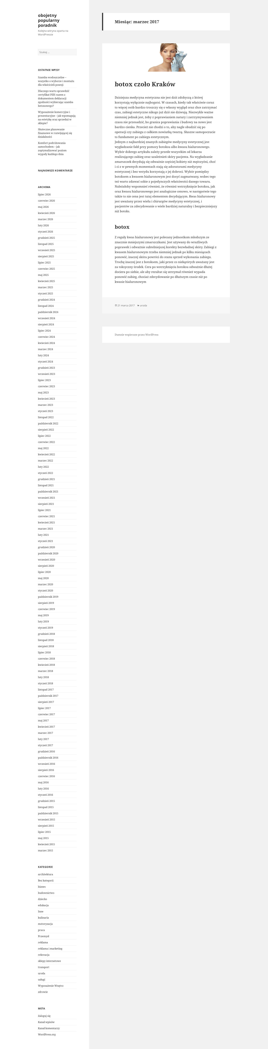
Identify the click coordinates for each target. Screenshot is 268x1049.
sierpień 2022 (46, 429)
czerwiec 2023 (46, 386)
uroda (41, 973)
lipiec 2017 (44, 708)
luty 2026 (43, 225)
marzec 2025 (45, 287)
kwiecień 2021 (46, 522)
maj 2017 (43, 720)
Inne (40, 911)
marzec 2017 (45, 733)
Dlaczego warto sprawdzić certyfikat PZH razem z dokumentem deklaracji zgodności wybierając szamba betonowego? (55, 98)
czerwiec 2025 (46, 268)
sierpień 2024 (46, 324)
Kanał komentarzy (49, 1028)
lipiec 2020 (44, 572)
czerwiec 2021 (46, 516)
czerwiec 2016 (46, 776)
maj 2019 (43, 615)
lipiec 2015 (44, 832)
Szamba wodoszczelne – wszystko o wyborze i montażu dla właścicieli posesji (56, 81)
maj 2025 (43, 275)
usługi (41, 979)
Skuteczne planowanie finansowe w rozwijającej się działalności (55, 133)
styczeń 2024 (45, 361)
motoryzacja (45, 924)
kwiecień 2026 (46, 213)
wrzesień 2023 (46, 374)
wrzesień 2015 (46, 819)
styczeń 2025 (45, 293)
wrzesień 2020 (46, 559)
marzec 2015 (45, 850)
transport (43, 967)
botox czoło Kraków (145, 84)
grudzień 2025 (46, 238)
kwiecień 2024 (46, 343)
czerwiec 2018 (46, 658)
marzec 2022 (45, 460)
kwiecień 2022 (46, 454)
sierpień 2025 (46, 256)
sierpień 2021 (46, 504)
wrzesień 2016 (46, 764)
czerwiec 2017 (46, 714)
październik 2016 (48, 757)
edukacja (43, 905)
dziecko (42, 899)
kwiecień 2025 (46, 281)
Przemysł (43, 936)
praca (41, 930)
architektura (45, 874)
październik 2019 (48, 596)
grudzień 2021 (46, 479)
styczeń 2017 (45, 745)
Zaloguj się (44, 1016)
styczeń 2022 (45, 473)
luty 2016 (43, 788)
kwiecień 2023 (46, 398)
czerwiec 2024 (46, 337)
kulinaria (43, 917)
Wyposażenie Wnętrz (50, 985)
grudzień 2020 (46, 547)
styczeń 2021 (45, 541)
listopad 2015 (46, 807)
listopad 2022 (46, 417)
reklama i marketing (50, 948)
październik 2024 (48, 312)
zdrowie (43, 992)
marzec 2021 (45, 528)
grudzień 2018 (46, 634)
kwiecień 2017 (46, 726)
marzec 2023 (45, 405)
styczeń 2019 (45, 627)
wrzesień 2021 (46, 497)
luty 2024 (43, 355)
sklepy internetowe (49, 961)
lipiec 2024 (44, 330)
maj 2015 (43, 838)
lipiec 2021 (44, 510)
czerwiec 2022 (46, 442)
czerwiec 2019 (46, 609)
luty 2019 (43, 621)
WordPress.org (47, 1034)
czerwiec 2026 (46, 200)
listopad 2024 (46, 306)
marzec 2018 (45, 671)
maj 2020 (43, 578)
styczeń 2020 (45, 590)
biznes (42, 886)
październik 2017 (48, 695)
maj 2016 (43, 782)
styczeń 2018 (45, 683)
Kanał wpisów (46, 1022)
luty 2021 (43, 535)
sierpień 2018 (46, 646)
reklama (43, 942)
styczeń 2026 (45, 231)
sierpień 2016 (46, 770)
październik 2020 (48, 553)
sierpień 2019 (46, 603)
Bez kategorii (46, 880)
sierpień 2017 (46, 702)
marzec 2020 (45, 584)
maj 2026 (43, 207)
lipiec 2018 (44, 652)
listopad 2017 (46, 689)
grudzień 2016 (46, 751)
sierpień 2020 (46, 566)
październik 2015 (48, 813)
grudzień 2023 (46, 367)
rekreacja (43, 954)
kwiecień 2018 (46, 665)
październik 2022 (48, 423)
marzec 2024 (45, 349)
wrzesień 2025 (46, 250)
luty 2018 (43, 677)
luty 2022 (43, 466)
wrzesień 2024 (46, 318)
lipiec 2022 (44, 436)
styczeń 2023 (45, 411)
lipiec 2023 (44, 380)
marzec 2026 (45, 219)
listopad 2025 (46, 244)
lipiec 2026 (44, 194)
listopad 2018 (46, 640)
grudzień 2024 (46, 299)
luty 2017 (43, 739)
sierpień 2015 (46, 825)
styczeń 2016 (45, 794)
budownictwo (46, 893)
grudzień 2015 (46, 801)
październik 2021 (48, 491)
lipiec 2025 (44, 262)
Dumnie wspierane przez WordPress (136, 334)
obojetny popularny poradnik (48, 20)
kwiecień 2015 (46, 844)
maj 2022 (43, 448)
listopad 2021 (46, 485)
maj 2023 (43, 392)
